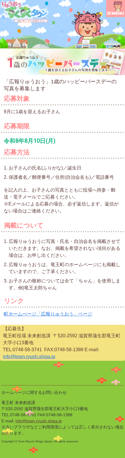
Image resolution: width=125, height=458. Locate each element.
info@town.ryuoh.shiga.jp (29, 356)
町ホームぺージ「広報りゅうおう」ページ (48, 313)
